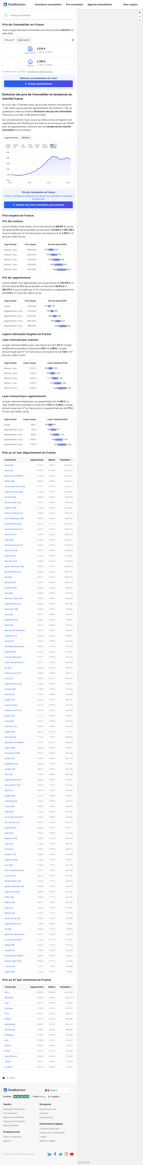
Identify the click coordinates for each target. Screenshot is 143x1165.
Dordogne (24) (11, 763)
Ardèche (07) (10, 827)
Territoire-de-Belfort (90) (16, 955)
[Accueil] (3, 1077)
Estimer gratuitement (40, 83)
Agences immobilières (100, 4)
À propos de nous (48, 1109)
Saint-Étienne (11, 1056)
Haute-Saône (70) (13, 881)
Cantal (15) (10, 950)
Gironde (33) (10, 497)
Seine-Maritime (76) (14, 545)
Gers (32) (9, 907)
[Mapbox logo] (84, 1162)
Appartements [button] (11, 137)
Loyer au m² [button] (23, 40)
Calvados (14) (11, 635)
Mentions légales (48, 1140)
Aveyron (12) (10, 854)
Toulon (8, 1061)
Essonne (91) (10, 534)
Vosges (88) (10, 795)
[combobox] (38, 15)
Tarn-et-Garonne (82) (14, 870)
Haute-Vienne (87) (13, 779)
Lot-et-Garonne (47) (14, 817)
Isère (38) (9, 539)
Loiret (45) (9, 641)
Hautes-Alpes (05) (13, 961)
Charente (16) (11, 801)
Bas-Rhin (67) (11, 561)
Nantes (8, 1019)
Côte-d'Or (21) (11, 726)
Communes (10, 459)
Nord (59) (9, 465)
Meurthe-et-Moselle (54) (16, 630)
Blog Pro (7, 1140)
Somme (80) (10, 689)
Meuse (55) (10, 913)
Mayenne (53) (11, 838)
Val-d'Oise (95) (11, 550)
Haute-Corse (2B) (12, 918)
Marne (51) (10, 694)
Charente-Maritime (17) (15, 662)
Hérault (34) (10, 555)
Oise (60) (9, 593)
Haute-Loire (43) (12, 891)
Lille (6, 1040)
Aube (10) (9, 833)
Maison (51, 459)
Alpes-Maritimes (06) (14, 566)
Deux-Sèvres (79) (12, 785)
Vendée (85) (10, 651)
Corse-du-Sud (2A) (13, 939)
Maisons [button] (26, 137)
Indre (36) (9, 897)
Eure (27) (9, 678)
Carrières (44, 1113)
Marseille (9, 997)
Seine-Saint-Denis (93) (15, 486)
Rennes (8, 1045)
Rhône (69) (10, 481)
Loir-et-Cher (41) (12, 822)
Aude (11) (9, 790)
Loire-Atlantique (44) (14, 518)
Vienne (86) (10, 747)
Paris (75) (9, 470)
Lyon (7, 1003)
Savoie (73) (10, 758)
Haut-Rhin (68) (11, 609)
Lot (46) (8, 929)
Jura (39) (8, 865)
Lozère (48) (10, 971)
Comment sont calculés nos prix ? (40, 71)
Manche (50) (10, 737)
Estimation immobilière (48, 4)
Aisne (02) (9, 721)
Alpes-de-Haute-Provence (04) (18, 934)
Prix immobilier (74, 4)
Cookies (43, 1136)
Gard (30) (9, 625)
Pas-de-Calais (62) (13, 502)
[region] (110, 587)
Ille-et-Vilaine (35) (13, 571)
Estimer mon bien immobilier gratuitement (40, 204)
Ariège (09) (10, 945)
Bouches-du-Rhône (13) (15, 475)
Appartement (36, 459)
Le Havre (9, 1067)
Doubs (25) (10, 715)
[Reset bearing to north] (140, 21)
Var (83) (8, 577)
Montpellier (10, 1024)
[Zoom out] (140, 16)
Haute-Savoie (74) (13, 603)
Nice (7, 1013)
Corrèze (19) (10, 875)
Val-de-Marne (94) (13, 523)
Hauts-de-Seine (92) (14, 491)
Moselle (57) (10, 582)
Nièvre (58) (10, 902)
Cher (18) (9, 843)
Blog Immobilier (10, 1125)
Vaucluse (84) (11, 705)
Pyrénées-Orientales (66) (16, 742)
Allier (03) (9, 811)
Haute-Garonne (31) (14, 529)
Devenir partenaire (12, 1136)
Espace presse (46, 1117)
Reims (7, 1051)
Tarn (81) (9, 774)
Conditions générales (49, 1128)
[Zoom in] (140, 12)
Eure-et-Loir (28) (12, 753)
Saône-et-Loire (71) (13, 710)
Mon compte (130, 4)
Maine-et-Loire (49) (13, 598)
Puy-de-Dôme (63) (13, 657)
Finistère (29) (11, 587)
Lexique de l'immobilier (14, 1121)
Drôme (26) (10, 731)
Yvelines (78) (10, 507)
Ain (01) (8, 667)
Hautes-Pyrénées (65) (14, 886)
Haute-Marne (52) (13, 923)
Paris (7, 992)
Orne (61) (9, 849)
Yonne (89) (9, 806)
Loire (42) (9, 614)
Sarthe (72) (10, 699)
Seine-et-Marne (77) (14, 513)
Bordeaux (9, 1035)
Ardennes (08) (11, 859)
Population (65, 459)
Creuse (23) (10, 966)
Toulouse (9, 1008)
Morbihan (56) (11, 619)
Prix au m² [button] (9, 40)
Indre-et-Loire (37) (13, 673)
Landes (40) (10, 769)
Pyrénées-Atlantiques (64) (16, 646)
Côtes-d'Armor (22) (13, 683)
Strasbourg (10, 1029)
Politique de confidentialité (52, 1132)
